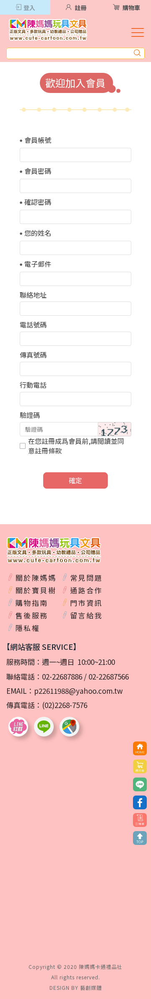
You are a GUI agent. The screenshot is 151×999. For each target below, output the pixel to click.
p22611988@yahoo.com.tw (78, 690)
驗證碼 (30, 415)
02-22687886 (62, 676)
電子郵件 (37, 264)
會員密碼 (37, 171)
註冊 (80, 7)
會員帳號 (37, 140)
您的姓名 (37, 233)
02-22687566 (109, 676)
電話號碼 (33, 324)
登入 (29, 7)
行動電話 (33, 385)
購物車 (131, 7)
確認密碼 (37, 202)
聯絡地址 (33, 295)
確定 (75, 480)
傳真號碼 (33, 355)
